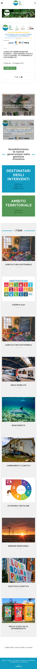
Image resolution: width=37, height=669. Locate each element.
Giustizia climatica (18, 586)
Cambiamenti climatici (18, 466)
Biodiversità (18, 425)
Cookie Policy (9, 647)
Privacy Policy (20, 647)
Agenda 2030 (18, 305)
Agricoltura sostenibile (18, 264)
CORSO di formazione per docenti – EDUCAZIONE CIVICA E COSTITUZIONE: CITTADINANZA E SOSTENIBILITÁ (18, 54)
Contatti (29, 647)
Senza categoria (25, 102)
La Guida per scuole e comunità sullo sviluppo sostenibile (18, 106)
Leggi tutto (10, 68)
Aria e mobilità (18, 385)
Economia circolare (18, 506)
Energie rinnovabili (18, 546)
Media (15, 102)
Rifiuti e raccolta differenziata (18, 627)
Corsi (5, 48)
